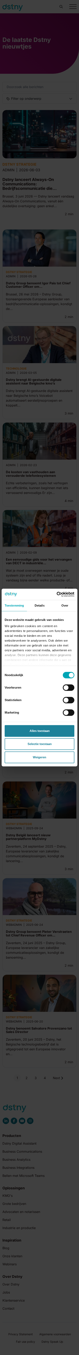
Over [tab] (64, 605)
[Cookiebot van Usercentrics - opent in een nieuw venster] (56, 594)
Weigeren (39, 757)
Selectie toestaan (40, 744)
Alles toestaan (40, 731)
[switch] (68, 687)
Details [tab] (40, 605)
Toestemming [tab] (14, 605)
